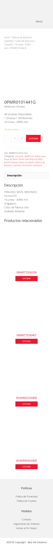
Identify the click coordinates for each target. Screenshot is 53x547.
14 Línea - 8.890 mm (24, 156)
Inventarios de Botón (32, 165)
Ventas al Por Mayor (26, 528)
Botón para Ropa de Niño (31, 159)
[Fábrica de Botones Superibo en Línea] (26, 7)
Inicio (7, 37)
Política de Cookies (26, 500)
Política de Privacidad (26, 496)
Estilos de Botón (26, 162)
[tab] (26, 175)
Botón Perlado (11, 162)
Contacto (26, 519)
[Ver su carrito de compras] (49, 21)
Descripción (14, 175)
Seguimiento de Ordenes (26, 523)
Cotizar (33, 138)
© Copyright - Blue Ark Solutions (29, 542)
